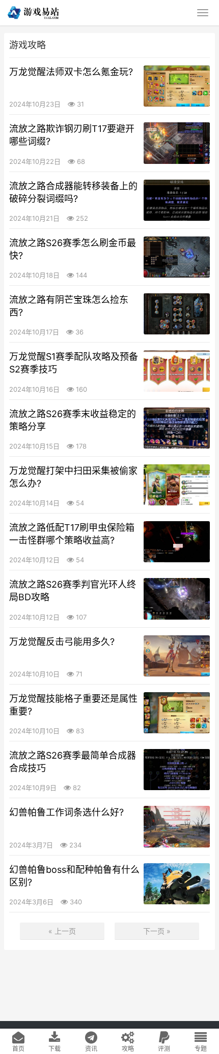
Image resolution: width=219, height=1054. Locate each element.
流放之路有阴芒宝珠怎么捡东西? (68, 306)
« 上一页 (62, 931)
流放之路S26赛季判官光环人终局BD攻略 (72, 590)
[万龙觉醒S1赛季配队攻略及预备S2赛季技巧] (177, 370)
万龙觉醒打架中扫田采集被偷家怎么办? (73, 477)
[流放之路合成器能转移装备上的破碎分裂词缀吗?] (177, 200)
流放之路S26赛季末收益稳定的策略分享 (72, 420)
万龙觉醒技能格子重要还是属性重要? (73, 705)
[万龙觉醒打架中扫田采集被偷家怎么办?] (177, 484)
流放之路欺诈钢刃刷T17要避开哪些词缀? (71, 135)
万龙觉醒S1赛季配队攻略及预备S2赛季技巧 (73, 363)
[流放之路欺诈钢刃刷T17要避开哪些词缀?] (177, 142)
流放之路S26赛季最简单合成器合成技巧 (72, 761)
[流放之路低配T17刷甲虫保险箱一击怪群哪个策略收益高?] (177, 541)
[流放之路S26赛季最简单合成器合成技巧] (177, 769)
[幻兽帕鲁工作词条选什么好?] (177, 826)
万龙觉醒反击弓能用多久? (62, 641)
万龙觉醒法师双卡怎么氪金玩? (71, 71)
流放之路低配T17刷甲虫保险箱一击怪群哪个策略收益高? (71, 534)
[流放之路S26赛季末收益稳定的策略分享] (177, 428)
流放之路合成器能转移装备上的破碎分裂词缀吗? (73, 192)
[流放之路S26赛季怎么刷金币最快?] (177, 257)
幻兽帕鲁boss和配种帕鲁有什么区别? (74, 876)
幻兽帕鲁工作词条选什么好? (66, 812)
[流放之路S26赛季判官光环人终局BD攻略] (177, 598)
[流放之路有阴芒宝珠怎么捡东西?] (177, 313)
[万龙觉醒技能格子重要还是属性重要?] (177, 712)
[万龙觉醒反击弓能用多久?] (177, 655)
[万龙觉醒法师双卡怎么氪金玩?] (177, 86)
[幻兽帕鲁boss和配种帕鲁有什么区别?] (177, 883)
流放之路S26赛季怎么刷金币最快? (72, 249)
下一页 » (157, 931)
